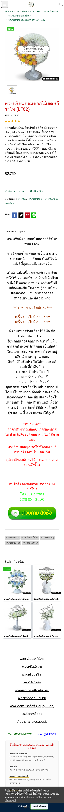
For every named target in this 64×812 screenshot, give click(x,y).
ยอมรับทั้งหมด (39, 806)
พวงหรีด (22, 199)
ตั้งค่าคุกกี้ (22, 806)
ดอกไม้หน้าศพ (32, 682)
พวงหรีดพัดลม (36, 199)
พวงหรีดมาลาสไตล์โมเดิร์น (32, 690)
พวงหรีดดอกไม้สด (32, 658)
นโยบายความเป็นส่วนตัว (32, 721)
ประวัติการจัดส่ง (32, 713)
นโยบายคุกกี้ (10, 800)
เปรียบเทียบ (37, 191)
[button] (60, 4)
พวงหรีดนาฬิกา (32, 674)
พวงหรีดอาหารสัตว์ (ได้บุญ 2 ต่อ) (32, 706)
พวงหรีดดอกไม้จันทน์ (32, 698)
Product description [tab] (15, 231)
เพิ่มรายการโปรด (15, 191)
